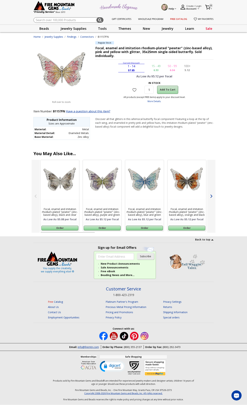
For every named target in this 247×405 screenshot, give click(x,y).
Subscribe (145, 256)
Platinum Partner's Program (122, 301)
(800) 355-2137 (133, 347)
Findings (71, 36)
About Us (53, 307)
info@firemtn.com (88, 347)
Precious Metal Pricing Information (126, 307)
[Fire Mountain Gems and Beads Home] (54, 7)
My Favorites (206, 19)
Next (211, 196)
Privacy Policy (114, 317)
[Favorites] (135, 90)
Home (37, 36)
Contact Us (54, 312)
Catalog (55, 301)
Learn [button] (189, 28)
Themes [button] (124, 28)
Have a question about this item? (88, 111)
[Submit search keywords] (99, 20)
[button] (112, 366)
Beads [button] (44, 28)
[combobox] (68, 20)
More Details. (154, 101)
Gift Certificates (121, 19)
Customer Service (123, 289)
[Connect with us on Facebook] (103, 335)
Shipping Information (175, 312)
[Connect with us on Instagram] (144, 335)
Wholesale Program (150, 19)
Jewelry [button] (167, 28)
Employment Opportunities (63, 317)
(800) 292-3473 (171, 347)
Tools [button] (102, 28)
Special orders (171, 317)
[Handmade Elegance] (119, 6)
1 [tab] (42, 234)
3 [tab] (154, 234)
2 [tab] (98, 234)
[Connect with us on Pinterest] (134, 335)
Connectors (87, 36)
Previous (36, 196)
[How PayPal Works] (155, 368)
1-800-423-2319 (123, 295)
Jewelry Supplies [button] (73, 28)
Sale (209, 28)
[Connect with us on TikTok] (124, 335)
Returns (167, 307)
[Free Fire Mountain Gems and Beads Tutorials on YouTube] (114, 335)
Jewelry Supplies (53, 36)
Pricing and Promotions (119, 312)
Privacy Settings (172, 301)
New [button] (146, 28)
